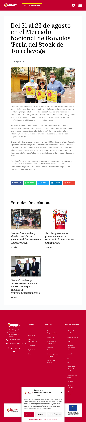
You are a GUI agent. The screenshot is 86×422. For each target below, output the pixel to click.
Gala (29, 354)
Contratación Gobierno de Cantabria (71, 369)
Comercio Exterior (50, 349)
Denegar (41, 414)
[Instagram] (12, 348)
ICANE (69, 341)
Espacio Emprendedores (52, 332)
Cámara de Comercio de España (71, 348)
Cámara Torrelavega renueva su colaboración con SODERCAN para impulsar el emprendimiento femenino (25, 286)
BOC (68, 358)
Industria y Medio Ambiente (52, 355)
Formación (50, 337)
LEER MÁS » (14, 247)
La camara (31, 331)
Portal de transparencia (32, 340)
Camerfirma (70, 354)
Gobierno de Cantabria (70, 332)
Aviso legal (55, 419)
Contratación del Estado (72, 376)
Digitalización (32, 350)
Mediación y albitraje (51, 361)
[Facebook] (8, 348)
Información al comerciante (51, 342)
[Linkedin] (15, 348)
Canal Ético (31, 335)
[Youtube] (14, 351)
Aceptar (29, 414)
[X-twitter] (19, 348)
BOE (68, 362)
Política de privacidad (45, 419)
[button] (61, 393)
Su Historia (31, 345)
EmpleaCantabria (72, 337)
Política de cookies (33, 419)
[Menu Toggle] (80, 5)
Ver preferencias (54, 414)
